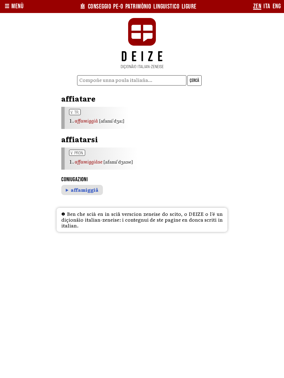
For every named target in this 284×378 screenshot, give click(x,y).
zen (257, 6)
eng (277, 6)
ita (266, 6)
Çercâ (194, 80)
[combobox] (131, 80)
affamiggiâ (84, 190)
